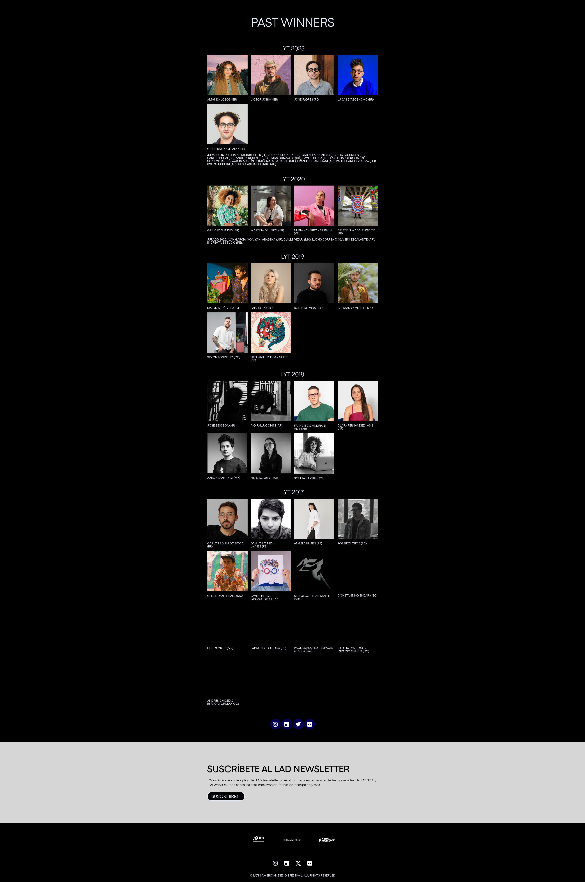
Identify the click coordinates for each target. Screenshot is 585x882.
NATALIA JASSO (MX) (265, 478)
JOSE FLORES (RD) (306, 99)
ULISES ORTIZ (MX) (220, 648)
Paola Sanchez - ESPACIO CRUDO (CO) (313, 649)
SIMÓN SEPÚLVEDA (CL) (224, 308)
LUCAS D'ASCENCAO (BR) (355, 99)
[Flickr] (309, 724)
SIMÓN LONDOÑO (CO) (223, 357)
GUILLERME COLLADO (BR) (226, 149)
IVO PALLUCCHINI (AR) (266, 425)
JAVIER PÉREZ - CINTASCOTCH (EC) (264, 597)
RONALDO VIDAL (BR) (308, 308)
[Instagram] (275, 724)
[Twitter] (298, 724)
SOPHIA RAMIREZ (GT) (309, 478)
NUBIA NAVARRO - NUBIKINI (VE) (313, 231)
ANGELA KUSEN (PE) (308, 543)
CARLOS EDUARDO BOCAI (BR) (225, 545)
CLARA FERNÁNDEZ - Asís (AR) (355, 427)
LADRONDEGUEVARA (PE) (268, 648)
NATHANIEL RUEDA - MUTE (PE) (269, 358)
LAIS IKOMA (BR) (262, 308)
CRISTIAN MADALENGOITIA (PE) (356, 231)
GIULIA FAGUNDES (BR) (223, 230)
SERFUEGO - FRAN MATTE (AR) (312, 597)
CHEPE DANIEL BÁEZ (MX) (225, 595)
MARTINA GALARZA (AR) (267, 230)
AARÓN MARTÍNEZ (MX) (223, 477)
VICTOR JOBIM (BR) (264, 99)
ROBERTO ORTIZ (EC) (352, 543)
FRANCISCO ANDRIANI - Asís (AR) (311, 427)
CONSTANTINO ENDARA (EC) (357, 595)
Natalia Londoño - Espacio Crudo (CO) (353, 649)
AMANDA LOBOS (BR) (222, 99)
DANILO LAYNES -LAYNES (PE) (263, 545)
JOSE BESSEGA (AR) (221, 425)
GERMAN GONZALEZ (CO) (355, 308)
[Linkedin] (287, 724)
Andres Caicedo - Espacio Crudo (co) (223, 702)
